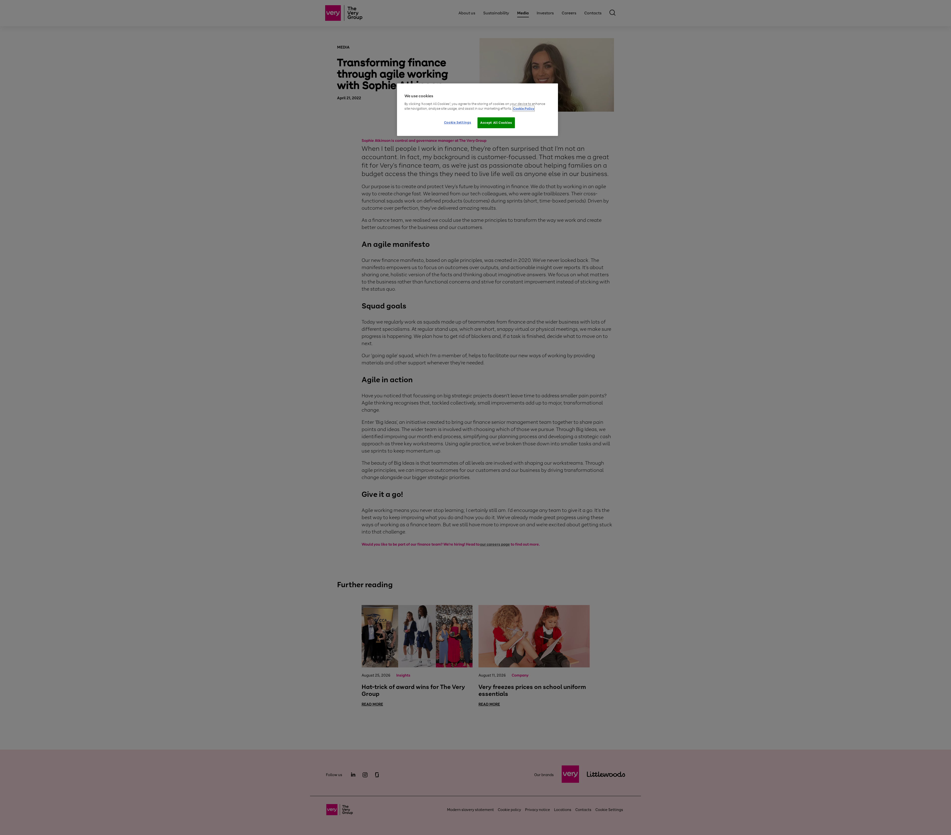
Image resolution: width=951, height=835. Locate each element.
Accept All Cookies (496, 122)
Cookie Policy (523, 108)
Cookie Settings (457, 122)
